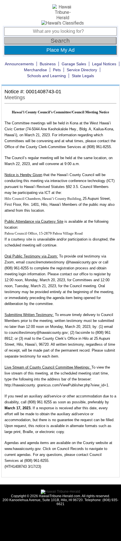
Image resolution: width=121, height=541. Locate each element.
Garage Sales (74, 64)
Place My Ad (60, 50)
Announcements (19, 64)
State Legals (83, 75)
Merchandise (35, 70)
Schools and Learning (46, 75)
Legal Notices (104, 64)
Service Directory (82, 70)
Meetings (15, 97)
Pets (57, 70)
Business (48, 64)
